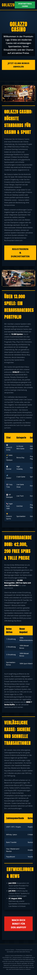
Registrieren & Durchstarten (20, 253)
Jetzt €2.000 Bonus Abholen (18, 65)
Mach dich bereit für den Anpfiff (18, 924)
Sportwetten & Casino (25, 5)
